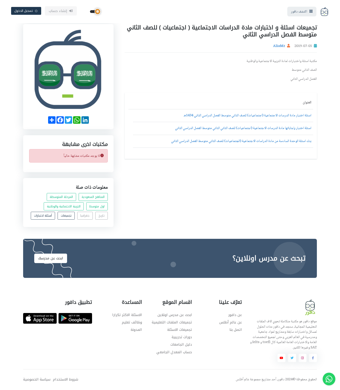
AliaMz (279, 46)
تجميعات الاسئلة (179, 329)
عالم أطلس (242, 380)
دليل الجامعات (181, 344)
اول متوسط (97, 206)
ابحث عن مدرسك (50, 258)
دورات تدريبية (182, 337)
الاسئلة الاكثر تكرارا (127, 315)
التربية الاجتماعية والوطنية (63, 206)
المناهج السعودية (93, 197)
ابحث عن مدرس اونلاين (175, 315)
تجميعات (66, 216)
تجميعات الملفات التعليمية (172, 322)
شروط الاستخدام (65, 379)
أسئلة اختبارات (43, 216)
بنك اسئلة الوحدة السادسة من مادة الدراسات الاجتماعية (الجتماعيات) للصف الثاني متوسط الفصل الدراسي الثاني (241, 141)
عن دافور (235, 315)
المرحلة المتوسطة (61, 197)
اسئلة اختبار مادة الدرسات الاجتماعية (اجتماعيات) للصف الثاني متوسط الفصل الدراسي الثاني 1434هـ (247, 116)
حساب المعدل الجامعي (174, 352)
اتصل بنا (235, 329)
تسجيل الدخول (23, 11)
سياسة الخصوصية (36, 379)
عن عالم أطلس (230, 322)
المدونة (136, 329)
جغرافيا (85, 216)
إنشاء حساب (58, 11)
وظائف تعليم (132, 322)
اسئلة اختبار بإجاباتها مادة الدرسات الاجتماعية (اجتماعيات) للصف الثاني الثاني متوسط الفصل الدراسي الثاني (243, 128)
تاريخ (102, 216)
